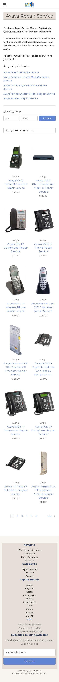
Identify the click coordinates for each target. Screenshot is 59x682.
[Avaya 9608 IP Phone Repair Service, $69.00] (43, 220)
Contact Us (29, 553)
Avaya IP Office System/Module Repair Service (25, 87)
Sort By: (9, 130)
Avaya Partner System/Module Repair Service (29, 93)
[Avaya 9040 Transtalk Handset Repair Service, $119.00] (15, 157)
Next (50, 516)
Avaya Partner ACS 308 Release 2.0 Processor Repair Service (16, 369)
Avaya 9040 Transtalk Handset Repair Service (15, 184)
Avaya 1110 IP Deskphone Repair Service (15, 247)
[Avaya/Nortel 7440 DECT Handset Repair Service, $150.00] (43, 280)
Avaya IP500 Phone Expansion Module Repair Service (43, 186)
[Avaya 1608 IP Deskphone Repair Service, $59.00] (15, 403)
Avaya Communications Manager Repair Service (26, 78)
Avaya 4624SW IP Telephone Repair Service (15, 490)
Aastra (29, 598)
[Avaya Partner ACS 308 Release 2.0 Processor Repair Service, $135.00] (15, 340)
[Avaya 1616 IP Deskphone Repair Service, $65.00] (43, 403)
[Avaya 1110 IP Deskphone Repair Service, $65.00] (15, 220)
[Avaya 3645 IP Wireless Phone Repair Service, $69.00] (15, 280)
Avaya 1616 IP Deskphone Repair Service (43, 430)
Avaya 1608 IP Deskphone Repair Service (15, 430)
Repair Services (29, 569)
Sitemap (29, 560)
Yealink (29, 612)
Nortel (29, 591)
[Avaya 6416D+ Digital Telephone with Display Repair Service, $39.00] (43, 340)
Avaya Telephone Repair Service (21, 72)
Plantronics (29, 595)
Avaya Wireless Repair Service (20, 98)
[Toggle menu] (4, 4)
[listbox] (24, 130)
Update (47, 118)
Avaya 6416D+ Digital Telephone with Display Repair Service (43, 369)
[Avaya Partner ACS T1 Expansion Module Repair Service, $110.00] (43, 463)
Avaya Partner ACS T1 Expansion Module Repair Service (43, 492)
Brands (29, 576)
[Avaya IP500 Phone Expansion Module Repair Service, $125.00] (43, 157)
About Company (29, 557)
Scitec (29, 609)
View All (29, 616)
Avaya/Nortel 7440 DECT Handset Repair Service (43, 307)
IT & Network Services (29, 550)
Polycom (29, 588)
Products (30, 572)
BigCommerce (35, 671)
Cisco (29, 605)
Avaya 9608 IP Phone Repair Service (43, 247)
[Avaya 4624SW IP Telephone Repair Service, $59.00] (15, 463)
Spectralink (29, 602)
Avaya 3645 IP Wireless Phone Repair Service (16, 307)
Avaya (29, 585)
